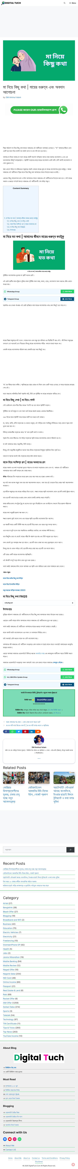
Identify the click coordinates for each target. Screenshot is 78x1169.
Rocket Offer (9, 998)
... (39, 757)
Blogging (7, 916)
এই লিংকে (56, 713)
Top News (7, 1032)
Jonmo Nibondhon (11, 957)
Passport (7, 986)
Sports (6, 1011)
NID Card (7, 978)
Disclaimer (39, 1162)
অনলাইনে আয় (39, 653)
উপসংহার (11, 230)
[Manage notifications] (73, 1164)
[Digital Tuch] (11, 3)
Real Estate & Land (11, 990)
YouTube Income (10, 1036)
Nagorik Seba (9, 974)
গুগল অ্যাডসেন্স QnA (12, 1094)
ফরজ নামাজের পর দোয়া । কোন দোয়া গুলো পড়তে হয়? (23, 722)
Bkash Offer (8, 912)
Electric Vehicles (10, 932)
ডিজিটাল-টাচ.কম (10, 1067)
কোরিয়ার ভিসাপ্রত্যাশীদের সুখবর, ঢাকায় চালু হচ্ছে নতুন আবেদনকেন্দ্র (11, 794)
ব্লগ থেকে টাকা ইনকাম (12, 1098)
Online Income (9, 982)
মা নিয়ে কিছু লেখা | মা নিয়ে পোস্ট (18, 221)
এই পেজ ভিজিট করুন (54, 710)
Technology (8, 1019)
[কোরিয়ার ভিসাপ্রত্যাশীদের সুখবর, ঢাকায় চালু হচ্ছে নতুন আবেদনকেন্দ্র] (13, 782)
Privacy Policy (65, 1158)
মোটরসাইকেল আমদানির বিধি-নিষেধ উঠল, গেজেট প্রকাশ (38, 791)
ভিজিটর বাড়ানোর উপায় (12, 1090)
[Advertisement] (39, 22)
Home (10, 1158)
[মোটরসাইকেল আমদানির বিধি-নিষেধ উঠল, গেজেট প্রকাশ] (39, 782)
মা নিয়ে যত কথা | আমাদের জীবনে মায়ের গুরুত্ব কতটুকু (21, 218)
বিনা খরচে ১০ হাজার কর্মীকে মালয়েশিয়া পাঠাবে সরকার (19, 881)
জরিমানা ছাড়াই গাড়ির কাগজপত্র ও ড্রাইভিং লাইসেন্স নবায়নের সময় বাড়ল (26, 885)
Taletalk (6, 1015)
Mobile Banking (10, 961)
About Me (9, 1145)
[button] (64, 3)
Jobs (5, 953)
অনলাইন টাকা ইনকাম (12, 1125)
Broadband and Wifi (12, 920)
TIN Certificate (10, 1023)
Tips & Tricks (9, 1028)
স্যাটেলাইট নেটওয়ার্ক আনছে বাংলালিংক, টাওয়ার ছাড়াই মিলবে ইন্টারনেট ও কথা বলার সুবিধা (64, 794)
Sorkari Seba (9, 1007)
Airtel (5, 903)
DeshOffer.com (44, 700)
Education (7, 928)
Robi (5, 994)
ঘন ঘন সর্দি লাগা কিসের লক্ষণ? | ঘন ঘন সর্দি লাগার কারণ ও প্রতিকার (27, 725)
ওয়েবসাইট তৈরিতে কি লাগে (13, 1116)
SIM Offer (7, 1003)
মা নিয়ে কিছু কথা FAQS (16, 227)
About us (26, 1158)
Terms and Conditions (50, 1158)
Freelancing (8, 941)
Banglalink (7, 907)
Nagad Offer (8, 970)
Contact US (10, 1150)
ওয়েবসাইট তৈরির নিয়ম (12, 1112)
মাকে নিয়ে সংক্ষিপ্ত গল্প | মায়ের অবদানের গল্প (21, 224)
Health (6, 949)
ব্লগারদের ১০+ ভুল (11, 1086)
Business (7, 924)
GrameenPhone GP (11, 945)
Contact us (36, 1158)
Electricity (7, 936)
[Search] (70, 849)
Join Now (68, 291)
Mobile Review (9, 965)
